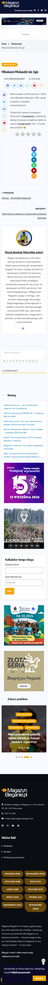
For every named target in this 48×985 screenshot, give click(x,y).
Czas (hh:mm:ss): (13, 577)
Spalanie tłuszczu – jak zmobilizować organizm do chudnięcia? (21, 407)
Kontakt (7, 851)
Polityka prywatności (13, 857)
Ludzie (12, 889)
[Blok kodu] (26, 361)
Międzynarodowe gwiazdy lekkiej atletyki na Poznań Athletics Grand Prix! (24, 738)
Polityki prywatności (20, 972)
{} (33, 361)
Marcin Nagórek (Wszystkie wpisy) (24, 252)
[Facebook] (24, 328)
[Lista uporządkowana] (17, 361)
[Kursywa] (7, 361)
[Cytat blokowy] (23, 361)
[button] (16, 757)
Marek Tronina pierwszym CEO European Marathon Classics (23, 439)
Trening (35, 897)
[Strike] (13, 361)
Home (4, 43)
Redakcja (7, 846)
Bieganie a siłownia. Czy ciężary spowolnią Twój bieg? (23, 447)
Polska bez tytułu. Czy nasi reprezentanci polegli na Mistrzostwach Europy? (23, 423)
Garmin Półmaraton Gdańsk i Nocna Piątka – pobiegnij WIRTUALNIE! (23, 431)
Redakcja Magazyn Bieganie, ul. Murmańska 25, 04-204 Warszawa (23, 806)
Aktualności (35, 874)
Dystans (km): (12, 564)
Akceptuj (39, 978)
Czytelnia (12, 881)
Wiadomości (16, 43)
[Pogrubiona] (4, 361)
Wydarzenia (35, 907)
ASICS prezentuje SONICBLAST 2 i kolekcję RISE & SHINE (24, 415)
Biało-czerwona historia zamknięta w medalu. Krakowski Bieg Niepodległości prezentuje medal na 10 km (22, 456)
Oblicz (9, 591)
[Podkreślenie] (10, 361)
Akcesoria (12, 874)
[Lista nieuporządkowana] (20, 361)
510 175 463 (10, 813)
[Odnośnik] (29, 361)
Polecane (35, 889)
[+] (36, 361)
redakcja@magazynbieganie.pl (19, 818)
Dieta (35, 881)
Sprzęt (12, 897)
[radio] (17, 135)
